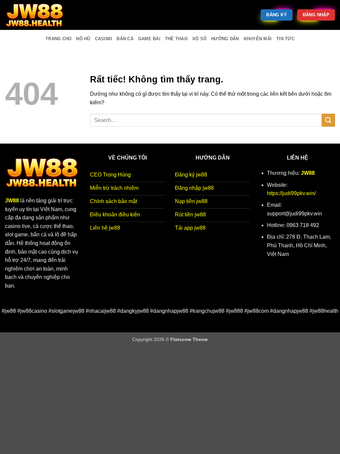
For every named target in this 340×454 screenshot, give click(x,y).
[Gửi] (328, 120)
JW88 (308, 173)
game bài (149, 38)
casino (103, 38)
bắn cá (125, 38)
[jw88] (38, 15)
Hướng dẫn (225, 38)
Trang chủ (58, 38)
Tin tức (285, 38)
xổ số (199, 38)
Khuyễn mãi (258, 38)
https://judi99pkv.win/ (291, 193)
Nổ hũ (83, 38)
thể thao (176, 38)
